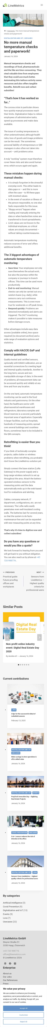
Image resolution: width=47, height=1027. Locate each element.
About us (7, 973)
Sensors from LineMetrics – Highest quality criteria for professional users (35, 581)
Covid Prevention (19, 833)
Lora (14, 710)
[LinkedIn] (5, 963)
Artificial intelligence (12, 903)
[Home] (5, 31)
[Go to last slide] (7, 637)
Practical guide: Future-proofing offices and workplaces (10, 579)
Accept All (23, 1008)
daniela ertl (12, 656)
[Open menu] (41, 5)
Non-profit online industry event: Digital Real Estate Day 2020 (22, 648)
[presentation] (25, 694)
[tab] (18, 664)
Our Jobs (7, 977)
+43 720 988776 (11, 951)
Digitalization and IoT (13, 38)
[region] (23, 1006)
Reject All (23, 1022)
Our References (10, 980)
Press (6, 983)
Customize (23, 1015)
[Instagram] (15, 963)
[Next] (39, 637)
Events (36, 793)
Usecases (28, 38)
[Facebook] (10, 963)
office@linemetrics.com (14, 954)
